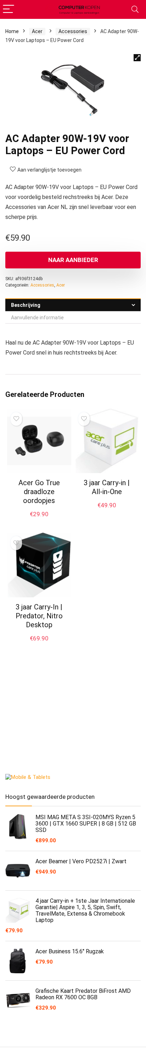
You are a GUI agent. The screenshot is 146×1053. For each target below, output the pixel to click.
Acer (37, 31)
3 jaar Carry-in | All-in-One (107, 487)
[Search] (135, 9)
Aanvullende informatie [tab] (37, 317)
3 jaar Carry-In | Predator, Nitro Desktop (39, 616)
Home (12, 31)
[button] (137, 57)
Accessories (72, 31)
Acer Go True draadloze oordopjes (39, 491)
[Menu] (8, 9)
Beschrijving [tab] (25, 305)
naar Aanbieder (73, 259)
